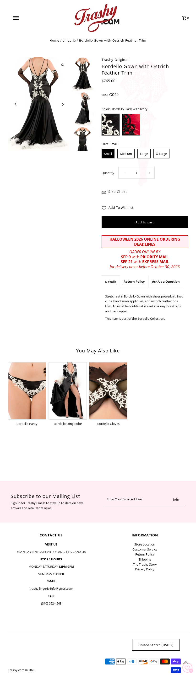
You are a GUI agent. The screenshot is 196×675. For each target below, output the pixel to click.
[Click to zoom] (62, 65)
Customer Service (144, 549)
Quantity (108, 173)
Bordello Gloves (108, 423)
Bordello (143, 318)
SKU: (105, 94)
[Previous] (15, 104)
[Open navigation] (25, 18)
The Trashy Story (145, 564)
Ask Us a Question (166, 281)
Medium (126, 153)
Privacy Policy (144, 569)
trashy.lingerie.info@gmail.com (51, 588)
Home (54, 40)
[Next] (62, 104)
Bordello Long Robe (68, 423)
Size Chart (117, 191)
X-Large (161, 153)
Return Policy (134, 281)
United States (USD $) (156, 645)
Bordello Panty (27, 423)
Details (110, 282)
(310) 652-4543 (51, 603)
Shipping (145, 559)
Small (108, 153)
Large (144, 153)
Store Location (144, 544)
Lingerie (69, 40)
